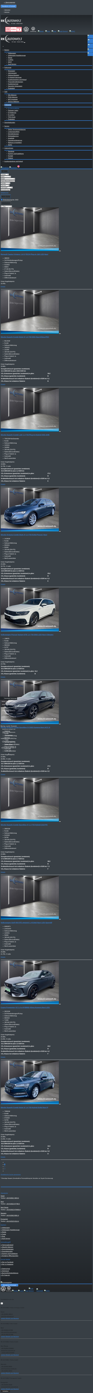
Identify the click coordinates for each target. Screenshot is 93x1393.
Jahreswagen (12, 73)
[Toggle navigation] (24, 42)
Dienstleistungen (13, 134)
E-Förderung (12, 112)
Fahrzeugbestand (7, 1245)
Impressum (6, 12)
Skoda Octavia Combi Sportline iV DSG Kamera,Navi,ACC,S (25, 727)
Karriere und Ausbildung (16, 153)
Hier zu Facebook (7, 1262)
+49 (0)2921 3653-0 (12, 1198)
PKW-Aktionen (13, 97)
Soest (2, 1196)
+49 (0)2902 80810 (6, 1366)
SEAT (10, 62)
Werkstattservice (13, 136)
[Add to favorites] (60, 333)
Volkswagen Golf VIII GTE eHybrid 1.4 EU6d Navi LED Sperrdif (26, 923)
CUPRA (10, 60)
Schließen (5, 1391)
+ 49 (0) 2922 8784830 (7, 1352)
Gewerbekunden (9, 122)
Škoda (10, 57)
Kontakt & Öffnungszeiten (10, 1256)
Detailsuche (4, 192)
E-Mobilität (7, 105)
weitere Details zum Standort (10, 1318)
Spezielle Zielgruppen (15, 86)
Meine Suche (5, 196)
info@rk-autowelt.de (7, 1316)
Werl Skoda (4, 1207)
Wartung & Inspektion (15, 142)
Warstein (3, 1213)
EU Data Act (6, 1275)
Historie (10, 158)
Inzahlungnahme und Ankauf (17, 79)
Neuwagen (11, 71)
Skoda (4, 1232)
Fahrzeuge (7, 67)
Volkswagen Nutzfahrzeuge (17, 55)
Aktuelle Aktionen (7, 1247)
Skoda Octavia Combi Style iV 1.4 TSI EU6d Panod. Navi (24, 535)
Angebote (11, 138)
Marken (6, 50)
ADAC (10, 145)
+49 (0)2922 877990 (7, 1330)
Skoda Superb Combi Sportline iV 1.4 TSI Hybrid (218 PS (24, 825)
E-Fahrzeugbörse (13, 108)
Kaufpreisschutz (13, 84)
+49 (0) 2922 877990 (7, 1334)
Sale (5, 91)
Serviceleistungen (8, 1249)
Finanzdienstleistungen (15, 82)
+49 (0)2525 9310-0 (12, 1221)
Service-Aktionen (13, 101)
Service (6, 126)
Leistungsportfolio (13, 132)
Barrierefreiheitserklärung (10, 1273)
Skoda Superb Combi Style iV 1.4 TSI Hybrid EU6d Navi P (24, 1107)
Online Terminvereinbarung (17, 129)
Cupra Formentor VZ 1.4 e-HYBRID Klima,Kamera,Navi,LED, (25, 1007)
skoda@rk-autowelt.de (8, 1350)
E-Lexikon (11, 115)
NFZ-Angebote (13, 99)
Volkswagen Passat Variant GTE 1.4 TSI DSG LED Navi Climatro (27, 635)
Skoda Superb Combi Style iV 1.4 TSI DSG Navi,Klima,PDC (25, 337)
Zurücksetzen (5, 203)
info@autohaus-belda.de (9, 1368)
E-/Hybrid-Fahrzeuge (15, 77)
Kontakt (10, 156)
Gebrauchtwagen (13, 75)
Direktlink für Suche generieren (11, 1174)
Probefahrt (11, 88)
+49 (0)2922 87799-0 (13, 1204)
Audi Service (12, 64)
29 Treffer (4, 171)
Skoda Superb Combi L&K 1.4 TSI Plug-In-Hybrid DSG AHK (25, 435)
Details (3, 286)
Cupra (4, 1234)
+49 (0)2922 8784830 (7, 1348)
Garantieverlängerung (15, 140)
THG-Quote (11, 117)
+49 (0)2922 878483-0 (13, 1209)
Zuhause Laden (13, 110)
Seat (3, 1236)
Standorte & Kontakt (9, 1285)
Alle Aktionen (12, 95)
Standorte (11, 151)
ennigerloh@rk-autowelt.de (9, 1387)
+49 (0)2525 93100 (6, 1384)
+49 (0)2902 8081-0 (12, 1215)
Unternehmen (8, 148)
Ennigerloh (4, 1219)
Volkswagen (12, 53)
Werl (2, 1202)
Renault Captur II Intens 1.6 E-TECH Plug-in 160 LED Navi (24, 254)
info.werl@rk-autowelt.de (9, 1332)
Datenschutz (7, 9)
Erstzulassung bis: (10, 200)
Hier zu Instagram (7, 1264)
